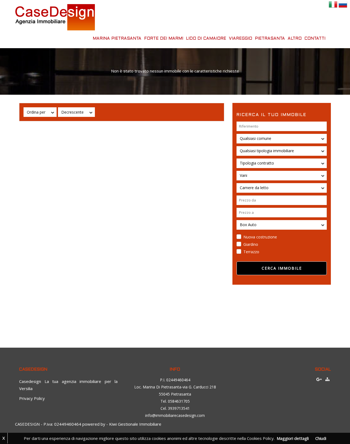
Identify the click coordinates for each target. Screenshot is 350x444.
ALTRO (295, 39)
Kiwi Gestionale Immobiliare (135, 424)
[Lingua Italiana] (333, 4)
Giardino (250, 244)
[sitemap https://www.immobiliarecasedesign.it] (327, 379)
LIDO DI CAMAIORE (206, 39)
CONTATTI (314, 39)
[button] (40, 112)
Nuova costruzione (260, 237)
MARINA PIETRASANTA (117, 39)
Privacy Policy (32, 398)
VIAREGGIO (240, 39)
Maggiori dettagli (293, 438)
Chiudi (320, 438)
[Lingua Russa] (343, 4)
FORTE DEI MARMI (163, 39)
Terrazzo (251, 251)
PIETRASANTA (270, 39)
